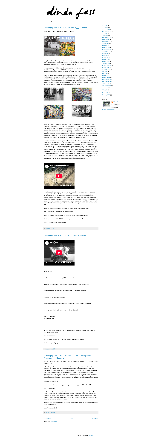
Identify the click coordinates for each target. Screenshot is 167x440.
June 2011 (105, 87)
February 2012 (106, 77)
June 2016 (105, 35)
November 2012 (106, 65)
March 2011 (105, 93)
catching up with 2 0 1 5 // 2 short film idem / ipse (65, 235)
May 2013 (105, 55)
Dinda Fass (116, 102)
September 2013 (106, 51)
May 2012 (105, 73)
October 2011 (105, 83)
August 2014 (105, 43)
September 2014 (106, 41)
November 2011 (106, 81)
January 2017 (106, 30)
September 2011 (106, 85)
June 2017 (105, 28)
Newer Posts (47, 418)
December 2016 (106, 31)
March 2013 (105, 59)
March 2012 (105, 75)
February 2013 (106, 61)
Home (71, 418)
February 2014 (106, 47)
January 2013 (106, 63)
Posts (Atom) (54, 421)
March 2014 (105, 45)
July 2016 (104, 34)
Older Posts (95, 418)
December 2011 (106, 79)
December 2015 (106, 37)
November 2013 (106, 49)
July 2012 (104, 71)
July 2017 (104, 26)
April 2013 (105, 57)
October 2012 (105, 67)
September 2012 (106, 69)
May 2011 (104, 89)
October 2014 (105, 39)
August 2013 (105, 53)
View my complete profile (108, 109)
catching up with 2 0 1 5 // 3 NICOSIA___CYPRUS (65, 27)
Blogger (91, 435)
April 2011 (105, 91)
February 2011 (106, 95)
